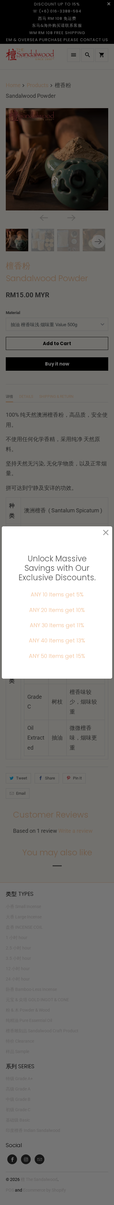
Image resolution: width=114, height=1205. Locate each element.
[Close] (106, 532)
